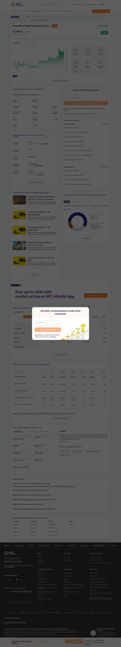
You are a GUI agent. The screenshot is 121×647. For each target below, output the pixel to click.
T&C (51, 335)
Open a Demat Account (48, 329)
